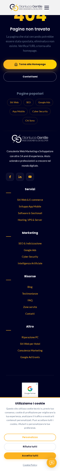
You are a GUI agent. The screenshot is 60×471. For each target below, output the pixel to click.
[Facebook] (10, 177)
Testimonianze (30, 293)
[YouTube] (30, 177)
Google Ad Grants (30, 357)
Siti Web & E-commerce (30, 199)
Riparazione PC (30, 337)
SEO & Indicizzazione (30, 243)
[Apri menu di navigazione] (47, 7)
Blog (30, 286)
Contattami (30, 76)
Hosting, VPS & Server (30, 219)
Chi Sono (30, 120)
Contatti (30, 313)
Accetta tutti (30, 455)
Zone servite (30, 306)
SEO (28, 102)
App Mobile (18, 111)
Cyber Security (40, 111)
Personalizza (30, 437)
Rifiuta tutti (30, 446)
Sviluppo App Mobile (30, 206)
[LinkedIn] (20, 177)
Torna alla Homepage (32, 64)
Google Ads (44, 102)
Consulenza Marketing (30, 350)
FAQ (30, 300)
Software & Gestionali (30, 213)
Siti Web (14, 102)
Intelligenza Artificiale (30, 263)
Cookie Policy (30, 465)
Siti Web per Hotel (30, 343)
